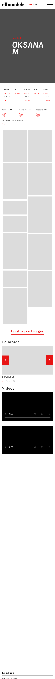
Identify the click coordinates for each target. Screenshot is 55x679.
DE (30, 4)
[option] (13, 360)
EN (35, 4)
